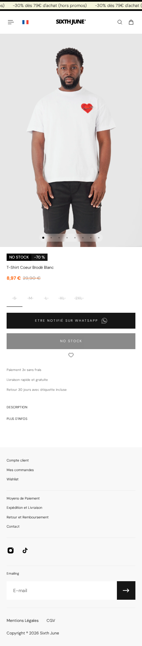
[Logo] (71, 22)
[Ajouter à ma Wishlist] (71, 355)
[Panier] (131, 22)
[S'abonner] (126, 590)
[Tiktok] (25, 550)
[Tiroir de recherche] (119, 22)
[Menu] (11, 22)
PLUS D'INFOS (17, 419)
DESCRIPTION (17, 407)
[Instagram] (10, 550)
